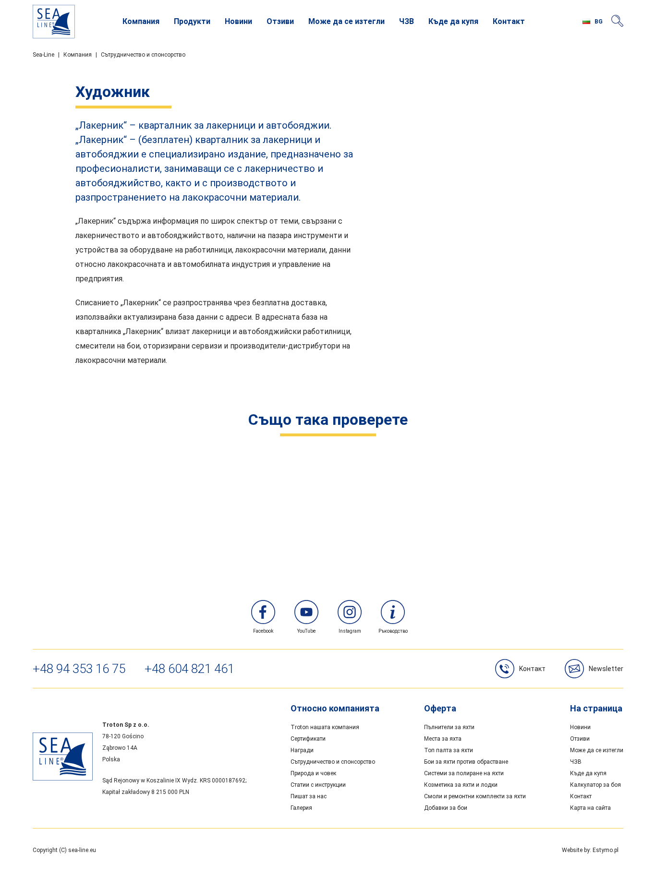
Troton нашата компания (325, 727)
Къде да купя (453, 21)
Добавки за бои (445, 808)
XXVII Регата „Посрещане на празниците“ (470, 473)
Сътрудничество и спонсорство (143, 54)
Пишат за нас (309, 796)
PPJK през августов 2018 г (182, 473)
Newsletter (606, 669)
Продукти (192, 21)
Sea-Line (43, 54)
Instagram (350, 631)
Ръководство (393, 631)
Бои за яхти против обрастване (466, 761)
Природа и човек (313, 773)
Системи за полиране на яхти (464, 773)
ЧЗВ (406, 21)
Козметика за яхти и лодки (461, 784)
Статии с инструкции (318, 784)
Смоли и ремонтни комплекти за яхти (475, 796)
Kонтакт (532, 669)
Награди (302, 750)
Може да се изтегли (346, 21)
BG (599, 21)
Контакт (509, 21)
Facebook (263, 631)
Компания (140, 21)
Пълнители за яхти (449, 727)
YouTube (306, 631)
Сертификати (308, 738)
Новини (238, 21)
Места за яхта (443, 738)
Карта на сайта (590, 808)
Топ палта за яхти (448, 750)
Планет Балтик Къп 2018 (182, 530)
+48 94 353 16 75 (79, 668)
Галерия (301, 808)
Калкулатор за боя (595, 784)
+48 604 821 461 (189, 668)
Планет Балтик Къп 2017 (470, 530)
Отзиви (280, 21)
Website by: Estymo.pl (590, 850)
